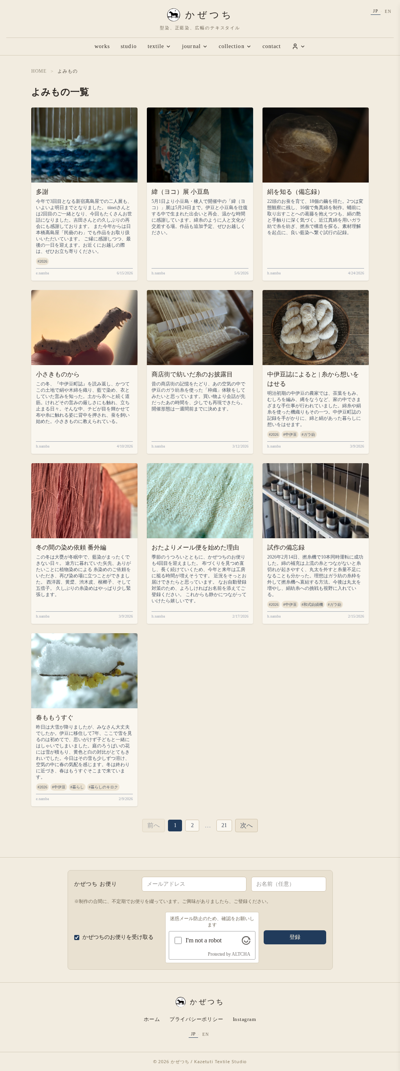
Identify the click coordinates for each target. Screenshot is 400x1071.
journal (191, 46)
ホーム (152, 1019)
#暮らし (77, 787)
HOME (38, 71)
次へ (246, 825)
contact (271, 46)
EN (388, 11)
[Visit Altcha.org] (246, 940)
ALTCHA (241, 954)
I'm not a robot (203, 940)
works (102, 46)
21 (224, 825)
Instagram (244, 1019)
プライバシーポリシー (196, 1019)
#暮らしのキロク (103, 787)
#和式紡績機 (312, 604)
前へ (153, 825)
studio (128, 46)
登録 (294, 937)
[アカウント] (298, 46)
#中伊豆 (290, 434)
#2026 (42, 261)
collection (232, 46)
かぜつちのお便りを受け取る (118, 937)
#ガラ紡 (308, 434)
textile (156, 46)
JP (375, 11)
